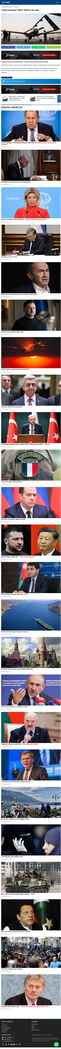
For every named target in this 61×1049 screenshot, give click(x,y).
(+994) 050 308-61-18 (9, 1041)
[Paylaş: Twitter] (23, 47)
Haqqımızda (34, 1024)
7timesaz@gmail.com (9, 1037)
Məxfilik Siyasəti (35, 1029)
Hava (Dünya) (5, 1029)
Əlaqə (33, 1026)
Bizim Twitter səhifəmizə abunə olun (15, 81)
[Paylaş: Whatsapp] (38, 47)
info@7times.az (7, 1039)
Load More (31, 1015)
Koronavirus (5, 1026)
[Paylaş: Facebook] (8, 47)
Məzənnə (4, 1031)
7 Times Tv (4, 1024)
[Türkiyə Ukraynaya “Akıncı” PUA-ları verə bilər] (31, 29)
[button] (53, 47)
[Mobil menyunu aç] (57, 2)
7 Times (38, 1035)
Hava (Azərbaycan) (6, 1028)
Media (33, 1028)
